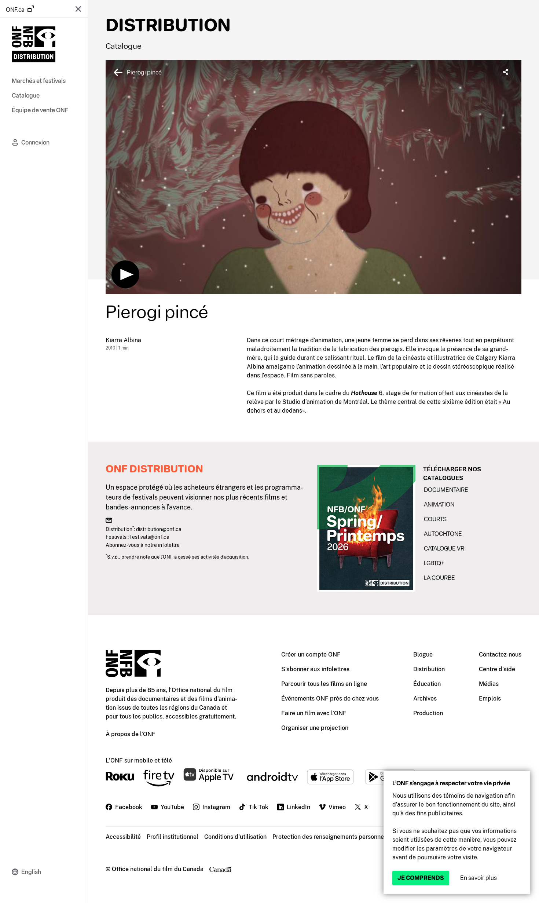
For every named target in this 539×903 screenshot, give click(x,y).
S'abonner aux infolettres (315, 669)
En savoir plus (478, 877)
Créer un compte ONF (311, 654)
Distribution (429, 669)
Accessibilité (123, 836)
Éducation (427, 683)
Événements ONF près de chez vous (330, 698)
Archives (425, 698)
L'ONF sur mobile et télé (139, 760)
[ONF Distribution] (33, 45)
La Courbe (439, 577)
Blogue (423, 654)
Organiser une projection (314, 727)
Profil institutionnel (172, 836)
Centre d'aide (497, 669)
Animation (439, 504)
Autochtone (443, 533)
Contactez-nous (500, 654)
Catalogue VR (444, 548)
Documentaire (446, 489)
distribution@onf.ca (159, 529)
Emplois (490, 698)
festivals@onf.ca (149, 537)
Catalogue (124, 46)
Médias (489, 683)
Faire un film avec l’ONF (313, 713)
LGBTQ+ (434, 563)
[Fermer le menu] (78, 8)
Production (428, 713)
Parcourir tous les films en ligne (324, 683)
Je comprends (420, 877)
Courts (435, 519)
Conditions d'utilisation (235, 836)
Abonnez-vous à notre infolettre (143, 545)
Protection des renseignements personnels (330, 836)
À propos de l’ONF (130, 734)
